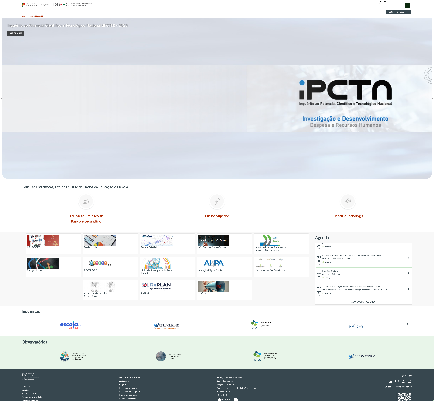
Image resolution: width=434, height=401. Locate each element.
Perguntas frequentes (226, 385)
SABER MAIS (15, 33)
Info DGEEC (33, 247)
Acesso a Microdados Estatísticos (95, 295)
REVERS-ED (90, 270)
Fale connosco (223, 392)
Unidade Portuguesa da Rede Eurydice (156, 271)
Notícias (202, 293)
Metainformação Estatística (270, 270)
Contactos (26, 386)
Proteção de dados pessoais (229, 378)
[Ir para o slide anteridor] (1, 98)
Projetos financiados (128, 395)
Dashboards (90, 247)
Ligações (25, 390)
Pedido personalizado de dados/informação (236, 388)
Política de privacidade (32, 397)
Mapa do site (223, 395)
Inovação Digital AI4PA (210, 270)
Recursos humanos (127, 399)
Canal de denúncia (225, 381)
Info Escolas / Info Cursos (212, 247)
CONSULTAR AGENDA (363, 302)
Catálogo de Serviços (398, 12)
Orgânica (123, 385)
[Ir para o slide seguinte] (432, 98)
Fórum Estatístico (150, 247)
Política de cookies (30, 394)
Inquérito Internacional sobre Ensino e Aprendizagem (270, 248)
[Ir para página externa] (356, 330)
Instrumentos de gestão (129, 392)
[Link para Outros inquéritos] (408, 327)
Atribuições (124, 381)
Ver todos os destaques (32, 16)
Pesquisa (382, 2)
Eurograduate (34, 270)
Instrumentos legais (128, 388)
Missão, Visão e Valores (129, 378)
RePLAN (145, 293)
